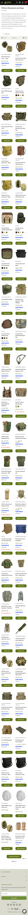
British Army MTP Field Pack (6, 127)
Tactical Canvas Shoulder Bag (5, 334)
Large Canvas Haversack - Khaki (5, 161)
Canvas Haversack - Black (20, 264)
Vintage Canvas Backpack (19, 228)
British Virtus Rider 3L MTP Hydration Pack (20, 504)
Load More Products (14, 856)
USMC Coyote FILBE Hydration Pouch (6, 370)
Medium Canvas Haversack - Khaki (5, 196)
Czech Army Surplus (6, 297)
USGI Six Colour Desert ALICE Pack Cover (6, 673)
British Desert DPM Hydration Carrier (20, 837)
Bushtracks (4, 158)
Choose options (21, 106)
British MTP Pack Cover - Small (5, 57)
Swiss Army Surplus (6, 399)
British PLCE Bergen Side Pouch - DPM (6, 472)
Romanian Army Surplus (20, 297)
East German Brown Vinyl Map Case (20, 163)
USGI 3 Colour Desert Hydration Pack (6, 504)
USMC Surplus (4, 803)
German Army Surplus (20, 124)
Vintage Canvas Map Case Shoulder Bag (6, 539)
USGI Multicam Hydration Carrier (5, 638)
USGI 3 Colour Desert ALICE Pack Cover (20, 196)
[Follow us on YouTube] (17, 905)
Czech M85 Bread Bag (6, 299)
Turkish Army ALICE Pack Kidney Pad (20, 639)
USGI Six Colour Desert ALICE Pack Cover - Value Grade (6, 838)
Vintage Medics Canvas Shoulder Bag (6, 228)
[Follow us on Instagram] (11, 905)
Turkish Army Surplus (6, 571)
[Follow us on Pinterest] (14, 905)
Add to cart (7, 70)
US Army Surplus (19, 193)
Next (24, 858)
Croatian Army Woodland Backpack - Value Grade (20, 673)
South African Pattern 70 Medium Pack (20, 708)
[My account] (22, 2)
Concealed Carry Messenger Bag (5, 264)
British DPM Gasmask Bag (6, 91)
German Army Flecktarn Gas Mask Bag (20, 128)
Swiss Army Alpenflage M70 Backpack (5, 403)
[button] (24, 911)
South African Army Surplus (6, 704)
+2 (25, 232)
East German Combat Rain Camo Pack (20, 59)
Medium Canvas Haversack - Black (5, 773)
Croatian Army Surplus (20, 331)
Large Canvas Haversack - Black (19, 773)
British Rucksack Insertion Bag (19, 740)
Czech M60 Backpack (6, 740)
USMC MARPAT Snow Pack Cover (6, 806)
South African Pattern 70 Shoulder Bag (6, 708)
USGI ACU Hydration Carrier (20, 606)
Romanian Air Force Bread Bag (20, 539)
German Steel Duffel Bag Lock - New (20, 370)
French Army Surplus (20, 469)
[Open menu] (2, 2)
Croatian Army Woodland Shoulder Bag (20, 335)
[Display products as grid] (23, 38)
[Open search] (17, 2)
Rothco (17, 88)
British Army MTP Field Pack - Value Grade (20, 574)
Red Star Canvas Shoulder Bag (19, 402)
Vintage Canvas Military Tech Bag (19, 91)
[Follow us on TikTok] (20, 905)
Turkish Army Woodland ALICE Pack (6, 574)
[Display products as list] (26, 38)
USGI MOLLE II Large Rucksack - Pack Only (6, 607)
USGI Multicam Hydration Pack (5, 437)
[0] (25, 2)
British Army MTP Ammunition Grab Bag (20, 437)
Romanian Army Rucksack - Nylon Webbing (19, 301)
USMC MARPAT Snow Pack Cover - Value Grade (20, 807)
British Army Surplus (6, 54)
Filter (5, 38)
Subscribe (14, 898)
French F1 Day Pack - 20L (20, 472)
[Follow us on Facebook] (8, 905)
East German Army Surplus (19, 55)
